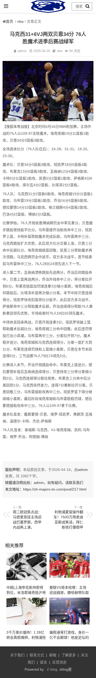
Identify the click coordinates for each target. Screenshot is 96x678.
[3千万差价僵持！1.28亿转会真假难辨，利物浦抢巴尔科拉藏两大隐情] (26, 624)
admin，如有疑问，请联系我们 (58, 483)
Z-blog (52, 669)
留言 (43, 662)
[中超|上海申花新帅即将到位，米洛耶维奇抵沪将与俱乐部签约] (26, 579)
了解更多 (68, 655)
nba (20, 21)
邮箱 (52, 655)
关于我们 (17, 655)
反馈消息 (59, 662)
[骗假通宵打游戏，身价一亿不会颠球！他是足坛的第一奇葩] (69, 623)
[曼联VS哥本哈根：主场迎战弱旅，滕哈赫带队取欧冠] (69, 577)
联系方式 (37, 655)
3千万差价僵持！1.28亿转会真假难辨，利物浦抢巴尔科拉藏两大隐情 (26, 637)
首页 (9, 21)
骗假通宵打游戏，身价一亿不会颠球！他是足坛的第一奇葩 (69, 637)
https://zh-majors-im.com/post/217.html (54, 489)
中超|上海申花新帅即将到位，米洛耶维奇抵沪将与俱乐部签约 (26, 592)
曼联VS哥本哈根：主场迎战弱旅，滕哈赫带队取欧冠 (69, 592)
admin (83, 470)
